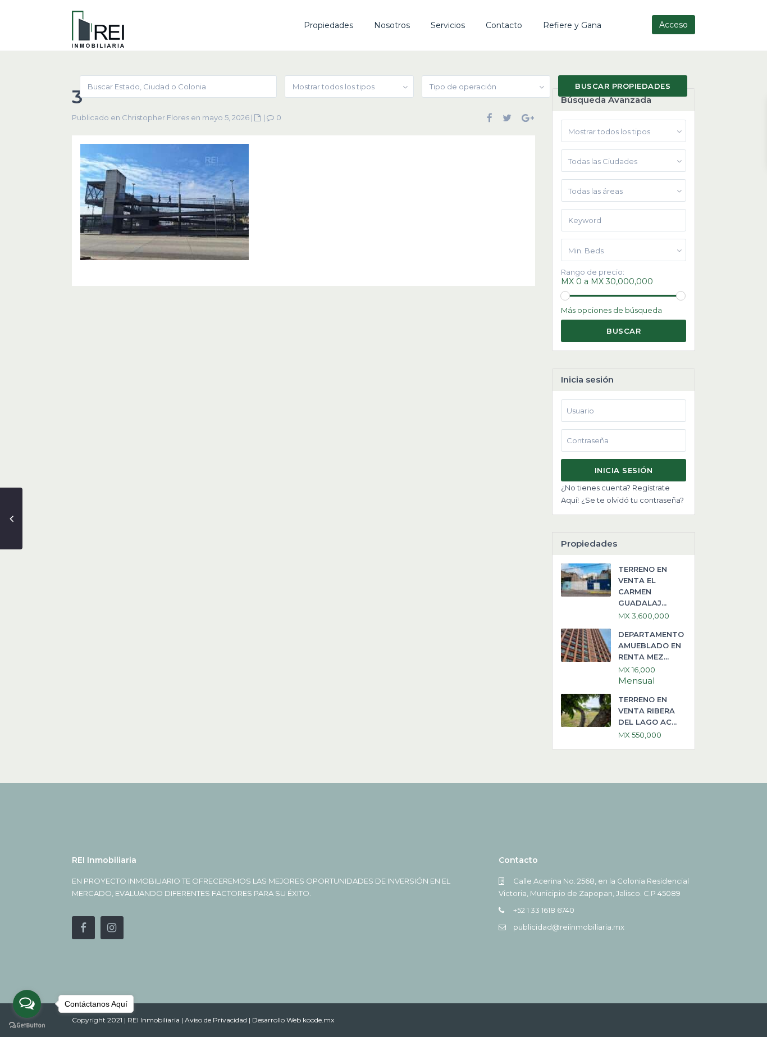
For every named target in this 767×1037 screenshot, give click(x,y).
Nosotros (392, 25)
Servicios (448, 25)
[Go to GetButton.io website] (27, 1025)
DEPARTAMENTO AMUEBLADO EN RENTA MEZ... (651, 645)
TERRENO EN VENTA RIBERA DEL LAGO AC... (647, 710)
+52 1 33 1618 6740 (543, 910)
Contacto (504, 25)
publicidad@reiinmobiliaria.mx (568, 926)
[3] (164, 206)
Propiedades (328, 25)
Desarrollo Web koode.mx (293, 1020)
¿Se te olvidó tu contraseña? (632, 499)
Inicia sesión (624, 470)
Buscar (623, 330)
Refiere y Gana (572, 25)
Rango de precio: (592, 272)
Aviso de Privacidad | (218, 1020)
